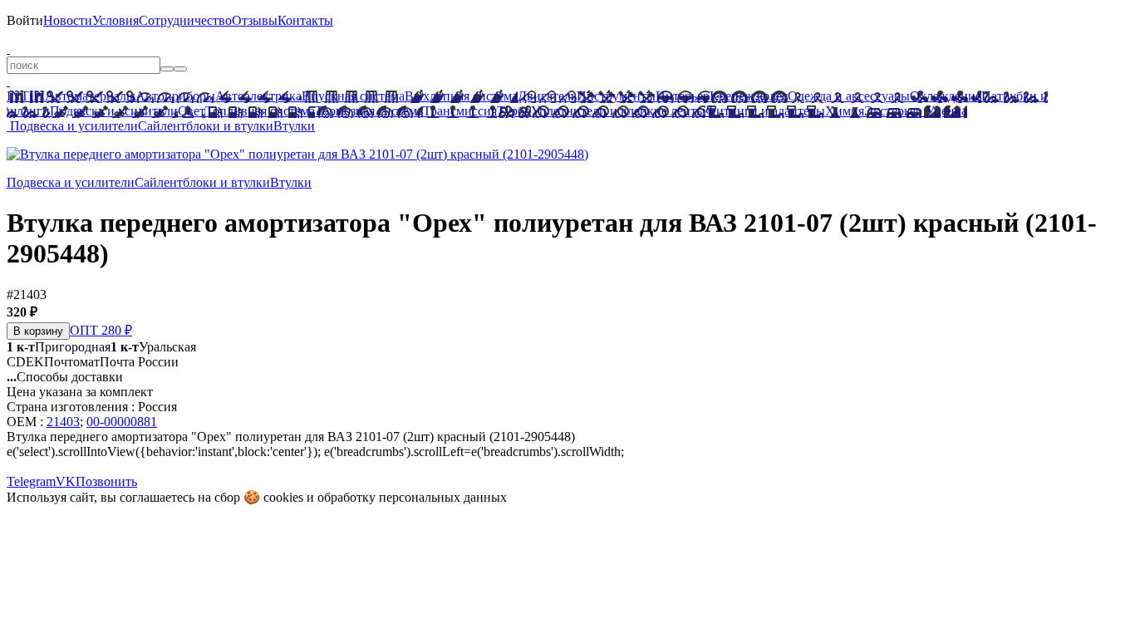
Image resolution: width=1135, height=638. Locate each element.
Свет (191, 111)
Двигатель (547, 96)
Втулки (294, 126)
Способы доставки (65, 377)
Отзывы (255, 20)
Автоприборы (175, 96)
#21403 (27, 294)
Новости (67, 20)
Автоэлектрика (258, 96)
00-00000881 (121, 422)
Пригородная (59, 347)
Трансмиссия (460, 111)
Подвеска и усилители (114, 111)
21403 (63, 422)
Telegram (31, 481)
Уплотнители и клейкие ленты (618, 111)
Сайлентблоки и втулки (205, 126)
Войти (25, 20)
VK (66, 481)
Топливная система (260, 111)
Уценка (944, 111)
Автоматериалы (90, 96)
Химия (844, 111)
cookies (283, 497)
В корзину (38, 331)
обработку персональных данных (412, 497)
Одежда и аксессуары (849, 96)
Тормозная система (369, 111)
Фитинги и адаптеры (765, 111)
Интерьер (683, 96)
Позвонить (106, 481)
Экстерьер (893, 111)
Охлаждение (945, 96)
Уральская (153, 347)
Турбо (514, 111)
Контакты (305, 20)
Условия (115, 20)
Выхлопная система (461, 96)
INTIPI (26, 96)
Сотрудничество (185, 20)
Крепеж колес (749, 96)
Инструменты (616, 96)
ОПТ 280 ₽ (101, 330)
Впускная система (353, 96)
